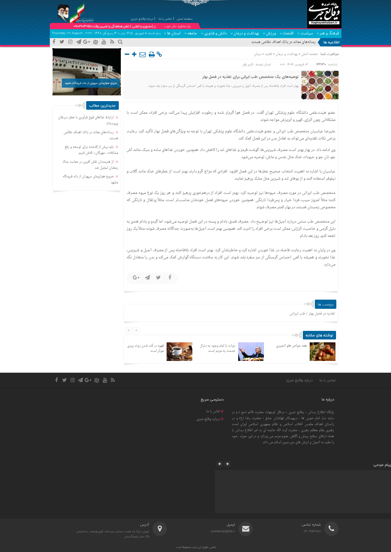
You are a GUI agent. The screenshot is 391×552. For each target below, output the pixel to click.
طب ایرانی (297, 314)
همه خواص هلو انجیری (291, 346)
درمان (258, 54)
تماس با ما (327, 380)
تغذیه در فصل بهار (322, 314)
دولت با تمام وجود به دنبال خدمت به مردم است (217, 348)
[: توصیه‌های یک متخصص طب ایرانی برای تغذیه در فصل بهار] (143, 54)
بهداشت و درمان (246, 33)
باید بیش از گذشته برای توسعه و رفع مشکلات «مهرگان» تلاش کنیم (91, 150)
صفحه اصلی (309, 54)
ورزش (271, 33)
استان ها (174, 33)
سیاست (307, 33)
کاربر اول (248, 64)
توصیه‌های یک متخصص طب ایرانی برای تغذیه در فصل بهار (250, 77)
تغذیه (268, 54)
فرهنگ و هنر (329, 33)
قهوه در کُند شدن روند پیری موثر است (145, 348)
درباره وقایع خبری (299, 380)
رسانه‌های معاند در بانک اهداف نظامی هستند (283, 42)
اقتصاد (288, 33)
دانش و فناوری (215, 33)
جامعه (192, 33)
